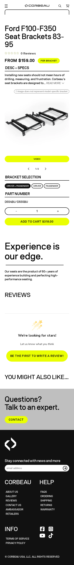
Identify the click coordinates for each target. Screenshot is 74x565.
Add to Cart (37, 221)
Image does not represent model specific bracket (42, 91)
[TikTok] (51, 536)
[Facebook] (42, 529)
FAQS (43, 491)
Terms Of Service (17, 538)
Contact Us (13, 505)
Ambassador (14, 509)
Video (37, 159)
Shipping (46, 500)
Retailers (12, 513)
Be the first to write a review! (37, 356)
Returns (46, 505)
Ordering (46, 496)
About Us (12, 491)
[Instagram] (51, 529)
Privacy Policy (15, 543)
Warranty (47, 509)
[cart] (66, 6)
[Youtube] (42, 536)
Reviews (11, 500)
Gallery (11, 496)
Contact (16, 419)
